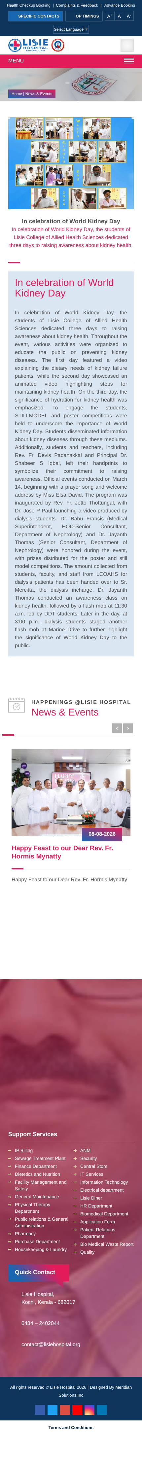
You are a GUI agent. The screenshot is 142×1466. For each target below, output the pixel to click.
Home (17, 93)
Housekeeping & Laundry (41, 1249)
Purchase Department (37, 1241)
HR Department (96, 1205)
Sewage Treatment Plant (40, 1158)
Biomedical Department (104, 1213)
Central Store (93, 1166)
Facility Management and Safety (40, 1185)
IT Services (91, 1174)
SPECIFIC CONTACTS (38, 16)
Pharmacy (25, 1233)
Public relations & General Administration (41, 1222)
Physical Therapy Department (32, 1208)
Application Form (97, 1221)
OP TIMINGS (87, 16)
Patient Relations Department (97, 1233)
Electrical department (102, 1190)
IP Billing (24, 1150)
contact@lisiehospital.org (50, 1344)
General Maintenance (37, 1196)
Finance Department (36, 1166)
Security (88, 1158)
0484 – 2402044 (40, 1323)
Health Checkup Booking (29, 5)
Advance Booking (119, 5)
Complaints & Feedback (77, 5)
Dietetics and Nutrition (37, 1174)
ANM (85, 1150)
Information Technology (104, 1182)
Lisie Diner (91, 1198)
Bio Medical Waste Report (106, 1244)
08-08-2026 (102, 834)
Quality (87, 1252)
